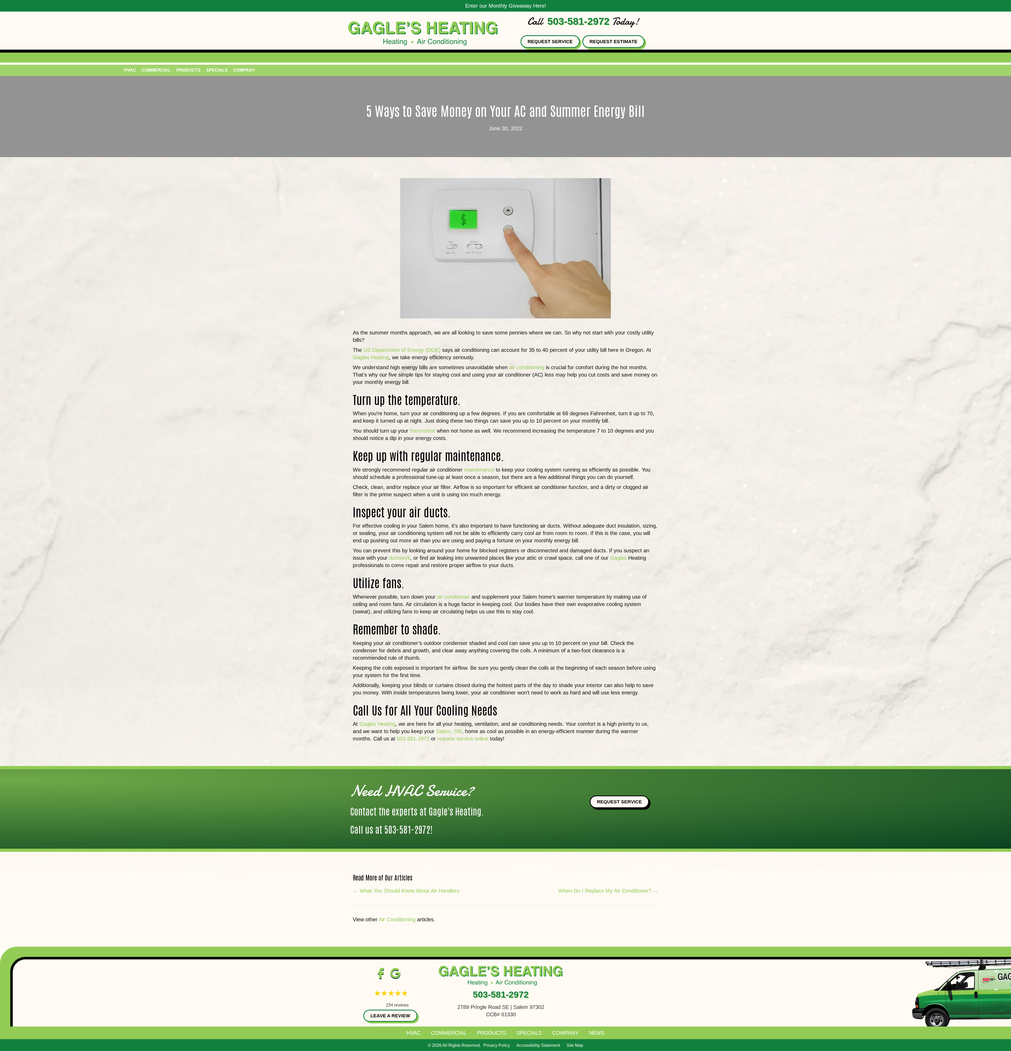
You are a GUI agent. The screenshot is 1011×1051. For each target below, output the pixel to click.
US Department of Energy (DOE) (401, 350)
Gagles (618, 558)
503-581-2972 (578, 21)
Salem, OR (449, 731)
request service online (462, 739)
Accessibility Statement (538, 1045)
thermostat (422, 431)
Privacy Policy (496, 1045)
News (596, 1032)
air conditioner (453, 597)
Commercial (156, 70)
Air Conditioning (397, 919)
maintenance (480, 470)
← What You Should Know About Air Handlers (406, 891)
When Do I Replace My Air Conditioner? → (608, 891)
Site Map (575, 1045)
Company (244, 70)
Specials (217, 70)
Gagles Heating (371, 357)
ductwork (399, 558)
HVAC (130, 70)
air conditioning (526, 367)
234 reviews (397, 1005)
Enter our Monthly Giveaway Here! (505, 6)
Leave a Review (390, 1015)
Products (188, 70)
